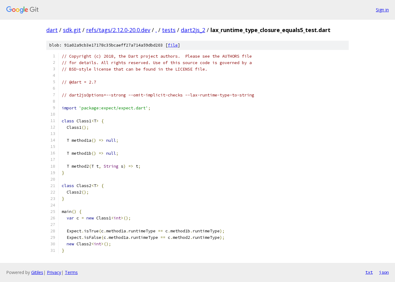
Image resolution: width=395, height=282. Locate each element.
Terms (71, 272)
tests (169, 30)
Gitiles (37, 272)
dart (52, 30)
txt (369, 272)
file (173, 45)
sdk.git (72, 30)
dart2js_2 (193, 30)
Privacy (54, 272)
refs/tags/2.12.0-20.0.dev (118, 30)
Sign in (382, 10)
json (384, 272)
